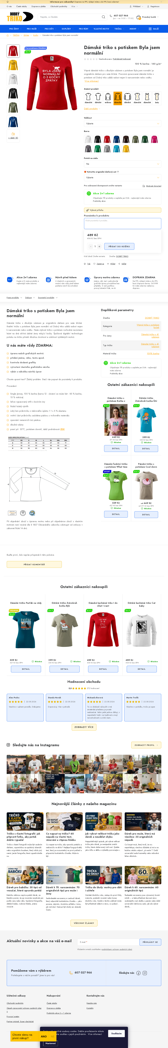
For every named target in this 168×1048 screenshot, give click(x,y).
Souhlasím (116, 1033)
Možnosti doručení (153, 186)
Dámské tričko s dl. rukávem (150, 345)
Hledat (103, 17)
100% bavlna (153, 353)
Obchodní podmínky (58, 6)
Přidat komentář (34, 564)
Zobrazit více (84, 727)
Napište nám (92, 1003)
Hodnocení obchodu (84, 681)
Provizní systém (13, 1016)
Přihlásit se (150, 942)
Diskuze (28, 297)
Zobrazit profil (145, 745)
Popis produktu (13, 297)
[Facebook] (138, 973)
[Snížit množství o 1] (90, 246)
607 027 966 (120, 15)
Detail (116, 448)
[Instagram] (145, 973)
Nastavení (51, 1043)
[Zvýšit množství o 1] (99, 246)
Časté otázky (21, 6)
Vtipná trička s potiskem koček (148, 326)
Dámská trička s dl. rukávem (150, 336)
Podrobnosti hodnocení (122, 59)
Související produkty (46, 297)
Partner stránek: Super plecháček (20, 1021)
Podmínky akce (99, 201)
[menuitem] (15, 29)
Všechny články (84, 923)
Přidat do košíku (119, 246)
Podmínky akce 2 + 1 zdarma (59, 1013)
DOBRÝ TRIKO (122, 256)
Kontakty (90, 1008)
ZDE (62, 429)
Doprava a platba (39, 6)
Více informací (92, 81)
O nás (9, 6)
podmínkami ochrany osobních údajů (117, 949)
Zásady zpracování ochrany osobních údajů (24, 1010)
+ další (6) (13, 137)
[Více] (153, 29)
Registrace (155, 6)
